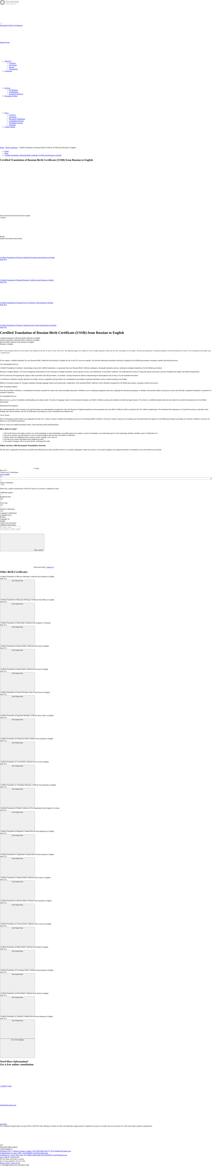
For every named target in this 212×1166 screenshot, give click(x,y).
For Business (18, 25)
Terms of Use (15, 1163)
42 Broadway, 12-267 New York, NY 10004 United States (20, 1155)
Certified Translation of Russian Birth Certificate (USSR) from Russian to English (32, 155)
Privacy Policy (5, 1163)
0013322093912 (47, 1155)
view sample (5, 474)
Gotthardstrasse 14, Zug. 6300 (10, 1153)
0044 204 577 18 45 (47, 1151)
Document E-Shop (6, 25)
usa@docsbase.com (60, 1155)
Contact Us (50, 567)
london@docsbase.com (63, 1151)
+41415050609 (27, 1153)
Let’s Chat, (4, 1157)
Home (2, 148)
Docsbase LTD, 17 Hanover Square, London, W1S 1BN (20, 1151)
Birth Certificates (11, 148)
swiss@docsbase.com (40, 1153)
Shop (6, 153)
